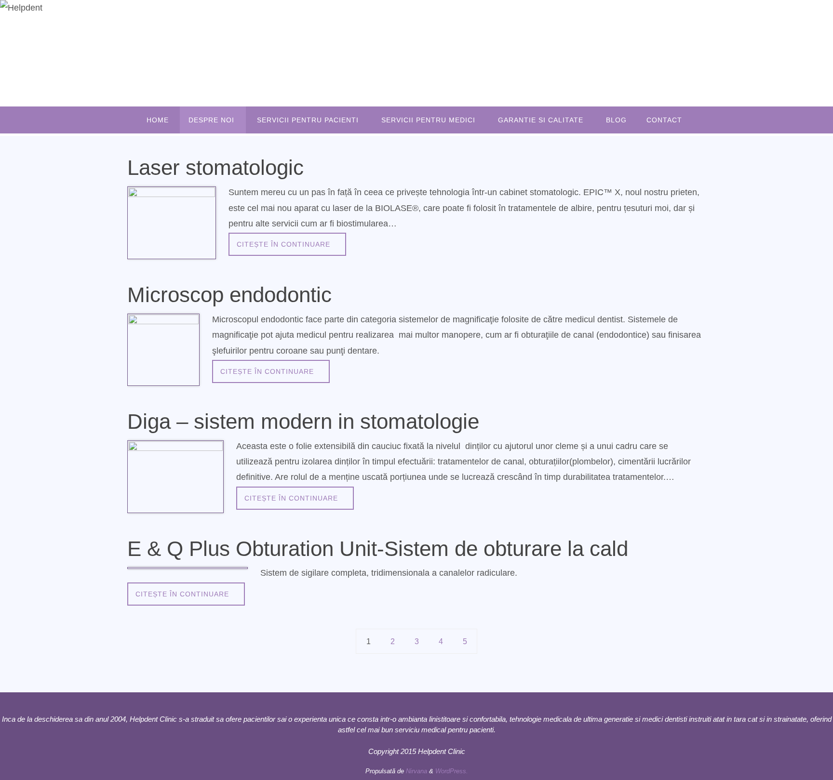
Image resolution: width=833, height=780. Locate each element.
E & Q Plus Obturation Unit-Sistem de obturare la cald (377, 548)
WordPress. (451, 771)
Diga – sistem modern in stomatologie (303, 421)
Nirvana (416, 771)
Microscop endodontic (229, 294)
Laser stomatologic (215, 167)
